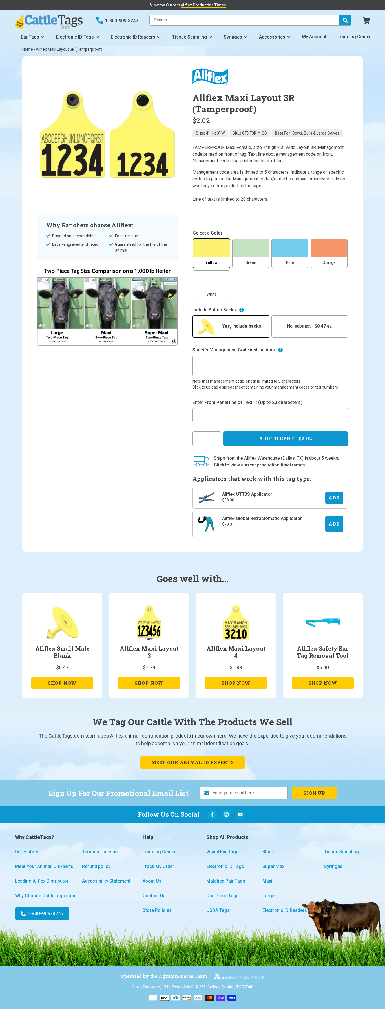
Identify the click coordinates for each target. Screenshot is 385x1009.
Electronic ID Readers (133, 37)
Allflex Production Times (203, 5)
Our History (26, 851)
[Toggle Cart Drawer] (366, 20)
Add (334, 498)
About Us (152, 881)
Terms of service (100, 851)
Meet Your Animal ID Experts (44, 866)
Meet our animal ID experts (192, 762)
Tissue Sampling (189, 37)
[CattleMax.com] (236, 976)
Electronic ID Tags (75, 37)
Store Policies (157, 910)
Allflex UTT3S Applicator (247, 494)
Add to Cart (285, 438)
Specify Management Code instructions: (234, 349)
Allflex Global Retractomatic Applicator (262, 518)
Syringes (233, 37)
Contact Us (154, 895)
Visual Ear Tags (222, 851)
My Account (314, 36)
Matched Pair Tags (225, 881)
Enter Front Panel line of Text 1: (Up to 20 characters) (247, 402)
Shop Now (62, 684)
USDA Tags (218, 910)
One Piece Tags (222, 895)
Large (268, 895)
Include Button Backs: (215, 309)
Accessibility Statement (106, 881)
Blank (268, 851)
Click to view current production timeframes (259, 465)
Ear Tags (30, 37)
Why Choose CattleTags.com (45, 895)
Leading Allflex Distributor (41, 881)
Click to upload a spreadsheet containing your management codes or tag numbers (265, 387)
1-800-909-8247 (121, 20)
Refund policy (96, 866)
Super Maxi (274, 866)
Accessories (272, 37)
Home (27, 49)
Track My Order (158, 866)
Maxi (267, 881)
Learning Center (354, 36)
